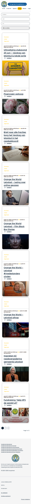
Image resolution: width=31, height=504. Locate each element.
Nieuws (24, 8)
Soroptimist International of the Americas (10, 447)
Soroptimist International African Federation (10, 452)
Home (3, 8)
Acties (19, 8)
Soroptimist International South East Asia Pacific (11, 449)
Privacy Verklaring (25, 499)
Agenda (15, 8)
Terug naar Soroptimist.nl (16, 4)
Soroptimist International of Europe (8, 445)
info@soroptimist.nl (5, 496)
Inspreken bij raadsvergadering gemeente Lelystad (13, 359)
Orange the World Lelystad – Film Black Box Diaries (14, 226)
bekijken (9, 58)
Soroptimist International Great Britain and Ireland (12, 450)
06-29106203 (4, 492)
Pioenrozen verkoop (13, 94)
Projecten (8, 8)
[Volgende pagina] (8, 428)
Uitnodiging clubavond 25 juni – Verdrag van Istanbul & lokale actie (15, 53)
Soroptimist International (6, 444)
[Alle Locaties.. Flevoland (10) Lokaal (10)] (15, 28)
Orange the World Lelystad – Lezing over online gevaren (15, 182)
